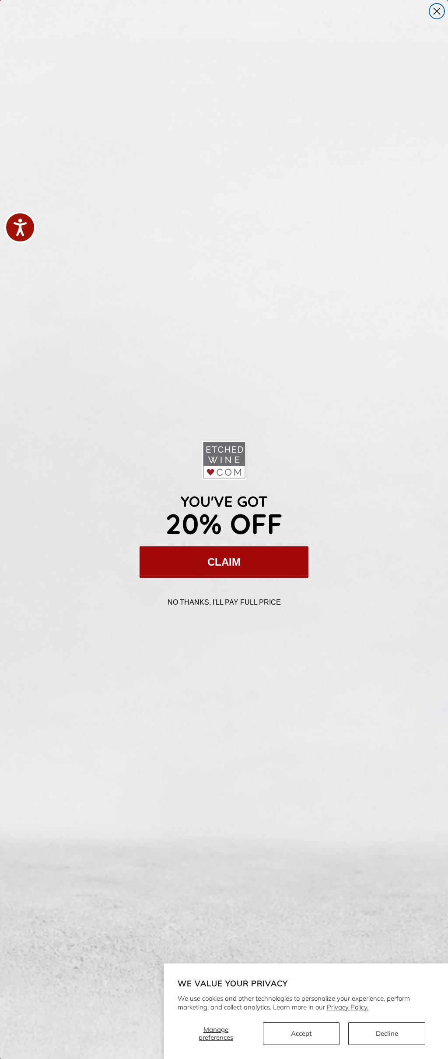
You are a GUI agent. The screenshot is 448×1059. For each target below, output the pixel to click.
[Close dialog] (436, 11)
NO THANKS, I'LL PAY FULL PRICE (224, 602)
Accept (301, 1033)
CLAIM (224, 562)
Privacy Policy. (347, 1007)
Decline (387, 1033)
